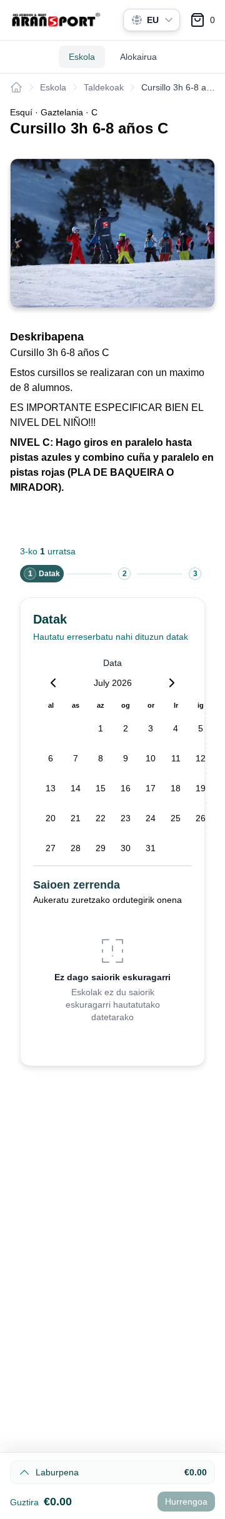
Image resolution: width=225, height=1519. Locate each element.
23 (126, 818)
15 (101, 788)
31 (151, 848)
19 (201, 788)
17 (151, 788)
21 (76, 818)
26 (201, 818)
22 (101, 818)
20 (51, 818)
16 (126, 788)
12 (201, 758)
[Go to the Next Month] (172, 682)
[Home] (16, 87)
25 (176, 818)
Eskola (82, 57)
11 (176, 758)
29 (101, 848)
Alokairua (138, 57)
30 (126, 848)
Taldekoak (104, 87)
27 (51, 848)
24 (151, 818)
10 (151, 758)
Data (112, 663)
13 (51, 788)
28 (76, 848)
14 (76, 788)
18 (176, 788)
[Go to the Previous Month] (53, 682)
